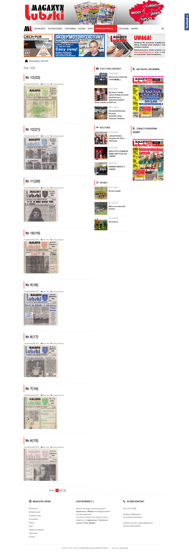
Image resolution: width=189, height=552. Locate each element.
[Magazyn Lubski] (44, 12)
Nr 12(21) (32, 129)
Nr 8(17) (31, 337)
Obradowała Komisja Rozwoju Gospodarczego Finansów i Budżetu (117, 115)
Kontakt (134, 29)
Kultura (81, 29)
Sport (90, 29)
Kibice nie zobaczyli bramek (117, 207)
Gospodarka (70, 29)
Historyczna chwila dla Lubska (118, 78)
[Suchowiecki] (63, 56)
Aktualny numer (34, 512)
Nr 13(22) (32, 77)
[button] (114, 29)
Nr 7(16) (31, 388)
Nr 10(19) (32, 233)
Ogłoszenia (123, 29)
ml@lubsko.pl (136, 514)
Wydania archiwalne (104, 29)
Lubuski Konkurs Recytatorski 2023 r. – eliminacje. (118, 138)
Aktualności (39, 29)
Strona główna (34, 61)
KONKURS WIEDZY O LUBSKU (117, 168)
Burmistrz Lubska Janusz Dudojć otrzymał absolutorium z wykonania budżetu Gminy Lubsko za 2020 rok (111, 97)
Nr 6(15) (31, 440)
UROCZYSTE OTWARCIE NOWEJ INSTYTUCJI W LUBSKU (118, 153)
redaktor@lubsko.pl (145, 523)
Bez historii (113, 222)
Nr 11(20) (32, 181)
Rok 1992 (44, 61)
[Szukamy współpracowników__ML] (123, 56)
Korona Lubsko (115, 191)
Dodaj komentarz (58, 84)
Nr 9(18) (31, 285)
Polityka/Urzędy (55, 29)
